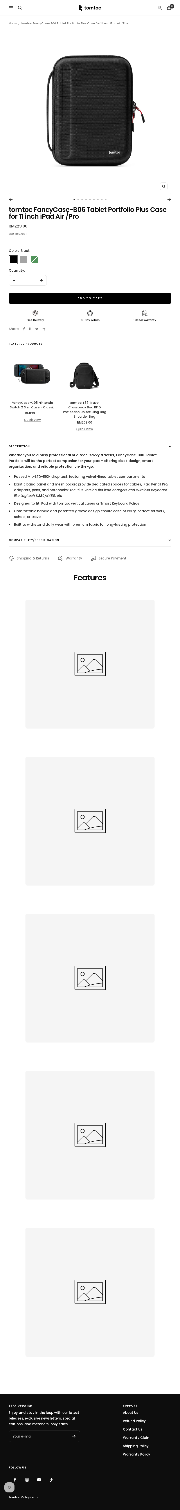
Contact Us (132, 1429)
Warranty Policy (136, 1454)
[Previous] (11, 199)
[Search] (20, 8)
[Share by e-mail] (44, 329)
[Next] (169, 199)
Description (19, 446)
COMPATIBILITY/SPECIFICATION (34, 540)
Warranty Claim (137, 1437)
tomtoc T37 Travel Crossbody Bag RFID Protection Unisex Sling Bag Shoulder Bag (84, 410)
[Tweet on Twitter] (37, 328)
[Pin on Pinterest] (30, 328)
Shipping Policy (136, 1446)
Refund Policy (134, 1421)
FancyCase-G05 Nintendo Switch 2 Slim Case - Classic (32, 405)
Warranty (74, 558)
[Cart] (169, 8)
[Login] (160, 8)
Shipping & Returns (33, 558)
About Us (130, 1412)
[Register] (74, 1436)
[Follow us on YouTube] (39, 1480)
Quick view (32, 420)
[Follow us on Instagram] (27, 1480)
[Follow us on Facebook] (15, 1480)
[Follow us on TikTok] (51, 1480)
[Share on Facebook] (24, 328)
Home (13, 23)
